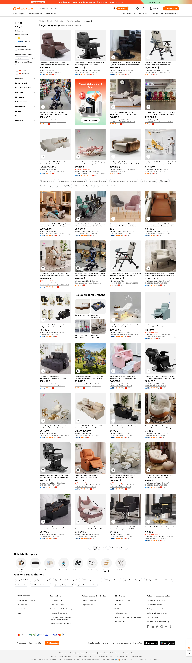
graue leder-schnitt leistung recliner (67, 580)
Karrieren (20, 613)
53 (121, 547)
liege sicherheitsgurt (43, 580)
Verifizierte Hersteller (89, 600)
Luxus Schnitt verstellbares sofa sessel (73, 181)
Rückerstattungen (120, 613)
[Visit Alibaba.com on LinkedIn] (152, 626)
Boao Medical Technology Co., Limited (53, 122)
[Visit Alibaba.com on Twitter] (157, 626)
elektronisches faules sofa (41, 585)
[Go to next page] (126, 548)
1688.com (71, 653)
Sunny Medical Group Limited (155, 171)
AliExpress (62, 653)
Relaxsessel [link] (88, 21)
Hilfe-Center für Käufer (122, 600)
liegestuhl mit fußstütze (99, 181)
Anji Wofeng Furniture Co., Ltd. (50, 72)
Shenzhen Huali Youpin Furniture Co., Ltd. (159, 336)
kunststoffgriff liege (65, 186)
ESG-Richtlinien (22, 609)
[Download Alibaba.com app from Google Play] (167, 643)
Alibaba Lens (21, 643)
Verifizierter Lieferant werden (157, 613)
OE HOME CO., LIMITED (118, 171)
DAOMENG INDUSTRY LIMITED (86, 72)
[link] (189, 642)
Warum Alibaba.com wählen (26, 600)
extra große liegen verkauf (64, 585)
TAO (111, 653)
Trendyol (118, 653)
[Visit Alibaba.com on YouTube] (166, 626)
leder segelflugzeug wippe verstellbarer (125, 181)
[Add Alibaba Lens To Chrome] (52, 643)
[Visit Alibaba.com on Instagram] (161, 626)
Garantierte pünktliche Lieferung (61, 609)
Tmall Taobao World (83, 653)
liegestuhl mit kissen (24, 580)
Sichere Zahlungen (56, 600)
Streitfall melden (120, 609)
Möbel (49, 21)
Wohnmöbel (59, 21)
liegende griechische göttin (87, 585)
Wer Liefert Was (128, 653)
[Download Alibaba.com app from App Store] (151, 643)
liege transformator (113, 580)
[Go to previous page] (90, 548)
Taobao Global (103, 653)
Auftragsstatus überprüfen (156, 609)
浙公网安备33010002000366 (132, 660)
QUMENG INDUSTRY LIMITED (120, 72)
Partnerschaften (152, 617)
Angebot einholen (88, 604)
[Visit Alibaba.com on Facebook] (148, 626)
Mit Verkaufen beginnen (155, 604)
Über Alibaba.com (23, 596)
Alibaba (41, 21)
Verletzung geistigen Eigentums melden (128, 617)
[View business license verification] (116, 660)
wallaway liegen (47, 186)
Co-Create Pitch (22, 604)
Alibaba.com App (136, 643)
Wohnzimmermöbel (73, 21)
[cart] (144, 9)
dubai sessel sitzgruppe (133, 580)
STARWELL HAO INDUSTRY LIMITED (122, 122)
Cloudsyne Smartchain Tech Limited (52, 171)
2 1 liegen (165, 181)
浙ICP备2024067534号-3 (152, 660)
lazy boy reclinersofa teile (108, 186)
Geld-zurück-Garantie (57, 604)
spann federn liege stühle (85, 186)
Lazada (94, 653)
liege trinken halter (150, 181)
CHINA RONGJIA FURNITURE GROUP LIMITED (90, 173)
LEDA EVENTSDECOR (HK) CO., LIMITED (159, 122)
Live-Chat (117, 604)
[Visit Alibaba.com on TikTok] (170, 626)
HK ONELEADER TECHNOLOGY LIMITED (159, 72)
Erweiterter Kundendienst (58, 613)
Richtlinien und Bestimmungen (60, 623)
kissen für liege (22, 585)
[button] (114, 8)
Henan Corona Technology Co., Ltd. (52, 233)
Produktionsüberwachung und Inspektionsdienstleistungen (60, 618)
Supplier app (93, 643)
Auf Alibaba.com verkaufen (156, 600)
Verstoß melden (119, 621)
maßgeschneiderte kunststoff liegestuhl (159, 580)
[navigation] (25, 285)
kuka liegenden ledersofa (93, 580)
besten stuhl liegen (48, 181)
